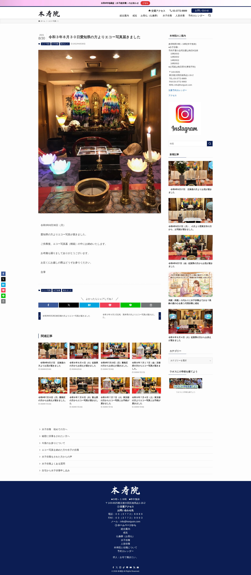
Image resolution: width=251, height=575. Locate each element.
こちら (145, 3)
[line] (127, 567)
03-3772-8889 (179, 11)
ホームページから (127, 525)
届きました (65, 44)
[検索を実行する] (210, 143)
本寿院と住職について (125, 547)
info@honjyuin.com (130, 521)
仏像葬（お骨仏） (125, 536)
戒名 (125, 532)
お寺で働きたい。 (129, 557)
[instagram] (120, 567)
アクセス (172, 95)
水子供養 (55, 44)
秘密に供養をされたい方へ (56, 436)
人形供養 (125, 544)
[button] (48, 305)
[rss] (134, 567)
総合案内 (125, 529)
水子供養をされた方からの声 (57, 456)
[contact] (137, 567)
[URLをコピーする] (151, 305)
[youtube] (130, 567)
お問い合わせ (202, 10)
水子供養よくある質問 (53, 463)
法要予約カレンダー (177, 90)
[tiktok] (123, 567)
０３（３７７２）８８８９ (129, 514)
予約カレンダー (125, 551)
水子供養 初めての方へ (54, 429)
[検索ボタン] (209, 16)
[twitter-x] (116, 567)
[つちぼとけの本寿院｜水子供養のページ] (49, 13)
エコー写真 (46, 44)
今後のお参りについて (53, 443)
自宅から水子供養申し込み (56, 470)
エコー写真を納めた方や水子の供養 (60, 450)
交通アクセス (158, 11)
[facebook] (113, 567)
